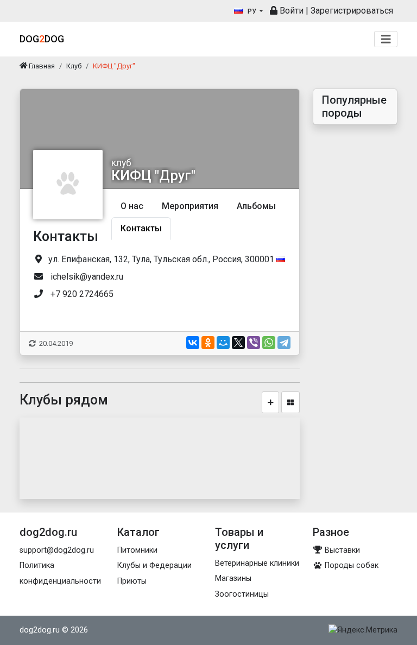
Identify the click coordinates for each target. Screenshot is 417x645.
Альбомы (256, 206)
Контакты (141, 228)
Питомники (137, 550)
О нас (132, 206)
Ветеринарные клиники (257, 563)
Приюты (132, 581)
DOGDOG (42, 39)
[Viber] (253, 342)
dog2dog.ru (40, 630)
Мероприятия (190, 206)
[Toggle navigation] (386, 39)
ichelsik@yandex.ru (86, 276)
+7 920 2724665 (81, 294)
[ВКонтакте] (192, 342)
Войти (290, 10)
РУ (252, 11)
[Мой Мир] (223, 342)
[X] (238, 342)
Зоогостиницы (242, 594)
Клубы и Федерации (154, 565)
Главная (41, 66)
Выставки (341, 550)
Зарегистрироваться (352, 10)
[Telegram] (283, 342)
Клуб (73, 66)
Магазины (233, 578)
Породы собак (350, 565)
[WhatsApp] (268, 342)
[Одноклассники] (207, 342)
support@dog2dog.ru (57, 550)
